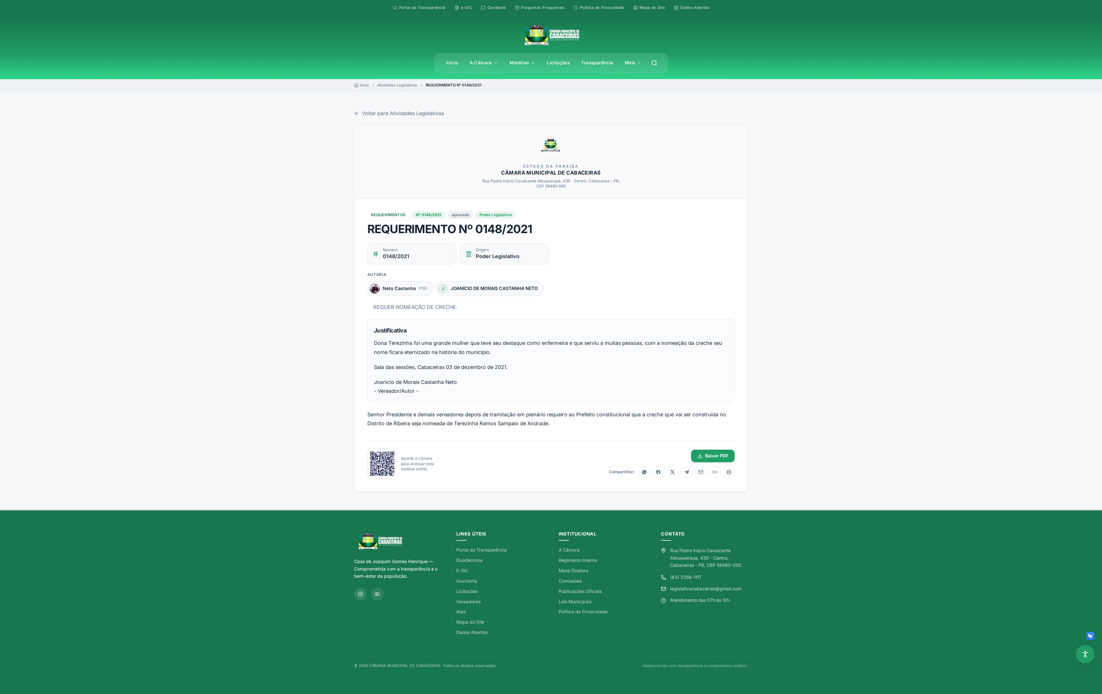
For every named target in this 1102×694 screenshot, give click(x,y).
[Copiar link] (715, 472)
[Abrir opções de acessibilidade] (1085, 654)
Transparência (597, 62)
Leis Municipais (575, 601)
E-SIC (462, 570)
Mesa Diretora (573, 570)
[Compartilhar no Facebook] (658, 472)
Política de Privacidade (583, 611)
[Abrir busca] (654, 63)
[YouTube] (377, 594)
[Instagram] (360, 594)
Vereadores (468, 601)
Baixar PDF (716, 456)
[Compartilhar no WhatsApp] (644, 472)
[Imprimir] (729, 472)
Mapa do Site (470, 622)
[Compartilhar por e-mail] (701, 472)
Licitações (558, 62)
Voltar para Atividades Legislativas (403, 113)
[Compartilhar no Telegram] (686, 472)
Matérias (519, 62)
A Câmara (481, 62)
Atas (461, 611)
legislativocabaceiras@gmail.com (706, 588)
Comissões (570, 581)
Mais (630, 62)
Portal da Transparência (481, 550)
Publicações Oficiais (580, 591)
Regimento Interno (578, 560)
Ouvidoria (466, 581)
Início (452, 62)
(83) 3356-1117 (685, 577)
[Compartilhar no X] (672, 472)
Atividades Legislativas (397, 85)
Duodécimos (469, 560)
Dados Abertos (472, 632)
